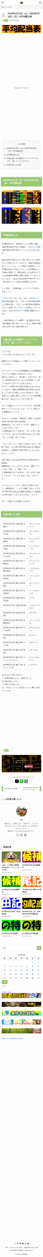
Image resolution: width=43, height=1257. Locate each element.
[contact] (28, 1243)
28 (27, 978)
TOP (6, 1247)
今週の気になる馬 (14, 165)
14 (27, 970)
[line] (20, 1243)
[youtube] (25, 835)
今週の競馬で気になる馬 (30, 1247)
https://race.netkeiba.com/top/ (12, 1038)
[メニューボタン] (2, 2)
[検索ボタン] (40, 2)
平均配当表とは (13, 155)
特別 (6, 20)
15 (33, 970)
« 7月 (4, 986)
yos (21, 820)
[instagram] (21, 835)
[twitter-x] (17, 835)
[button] (17, 781)
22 (33, 974)
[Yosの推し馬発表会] (21, 2)
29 (33, 978)
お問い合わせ (29, 1250)
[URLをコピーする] (26, 781)
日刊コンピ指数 (34, 247)
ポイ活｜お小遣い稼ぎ (15, 1247)
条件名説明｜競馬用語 (16, 1250)
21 (27, 974)
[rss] (25, 1243)
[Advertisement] (21, 57)
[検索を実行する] (39, 948)
